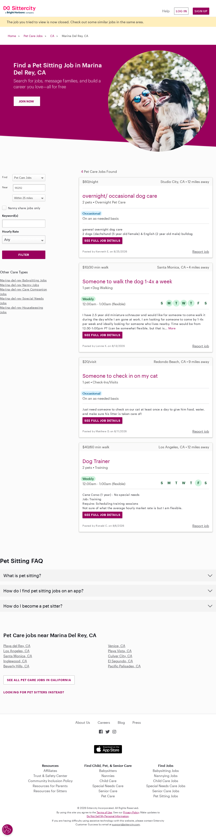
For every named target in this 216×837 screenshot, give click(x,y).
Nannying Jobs (166, 776)
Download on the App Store (108, 749)
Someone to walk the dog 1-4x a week (127, 281)
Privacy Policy (131, 812)
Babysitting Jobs (166, 771)
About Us (82, 722)
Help (166, 11)
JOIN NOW (26, 101)
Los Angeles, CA (16, 651)
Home (12, 36)
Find (4, 177)
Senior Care (108, 791)
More (172, 328)
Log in (181, 11)
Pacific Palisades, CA (124, 666)
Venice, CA (116, 646)
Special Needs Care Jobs (165, 786)
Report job (200, 251)
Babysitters (108, 771)
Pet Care (108, 796)
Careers (104, 722)
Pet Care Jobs (33, 36)
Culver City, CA (120, 656)
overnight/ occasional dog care (119, 196)
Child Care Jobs (165, 781)
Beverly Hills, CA (16, 666)
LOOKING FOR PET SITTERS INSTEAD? (33, 692)
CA (52, 36)
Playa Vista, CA (120, 651)
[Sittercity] (18, 9)
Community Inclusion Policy (50, 781)
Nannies (108, 776)
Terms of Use (104, 812)
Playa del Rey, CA (16, 646)
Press (136, 722)
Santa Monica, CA (17, 656)
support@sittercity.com (126, 824)
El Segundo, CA (120, 661)
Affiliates (50, 771)
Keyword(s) (10, 215)
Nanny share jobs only (24, 208)
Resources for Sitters (50, 791)
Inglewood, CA (15, 661)
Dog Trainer (96, 461)
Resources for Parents (50, 786)
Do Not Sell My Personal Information (108, 816)
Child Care (108, 781)
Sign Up (201, 11)
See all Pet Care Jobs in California (39, 680)
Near (5, 187)
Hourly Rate (10, 231)
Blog (121, 722)
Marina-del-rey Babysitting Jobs (23, 280)
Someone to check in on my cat (120, 376)
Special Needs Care (107, 786)
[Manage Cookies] (7, 829)
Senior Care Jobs (165, 791)
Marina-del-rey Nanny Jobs (19, 285)
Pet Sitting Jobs (165, 796)
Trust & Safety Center (50, 776)
